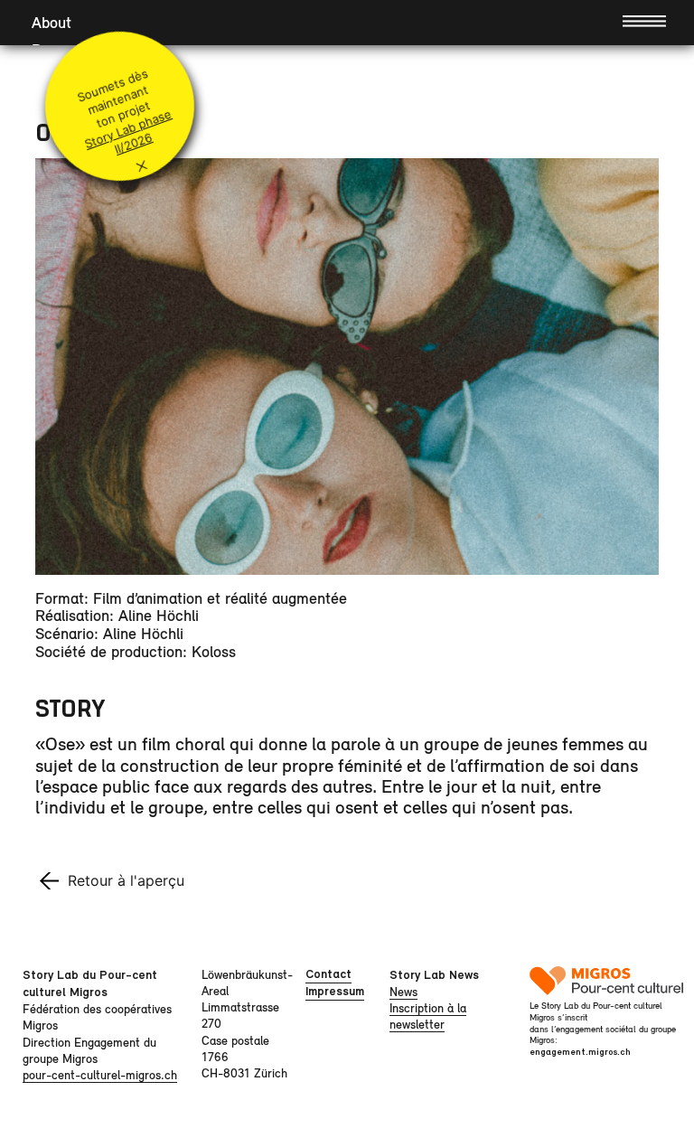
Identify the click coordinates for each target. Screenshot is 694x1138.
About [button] (51, 22)
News (403, 991)
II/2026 (133, 143)
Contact (328, 974)
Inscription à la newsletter (427, 1016)
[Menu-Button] (644, 20)
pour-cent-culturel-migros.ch (100, 1074)
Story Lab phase (127, 129)
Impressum (334, 991)
